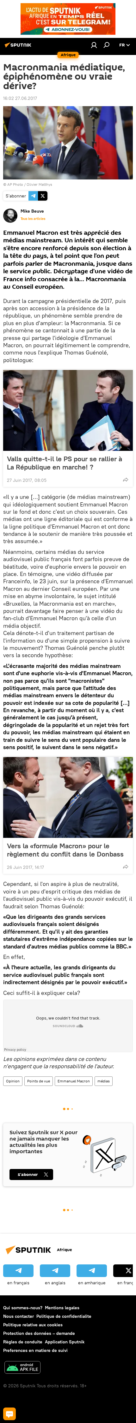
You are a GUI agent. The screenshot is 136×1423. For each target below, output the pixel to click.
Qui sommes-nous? (22, 1308)
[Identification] (94, 45)
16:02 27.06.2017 (20, 98)
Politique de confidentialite (63, 1316)
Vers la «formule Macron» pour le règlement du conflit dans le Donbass (65, 850)
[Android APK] (22, 1368)
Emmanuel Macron (74, 1081)
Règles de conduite (22, 1342)
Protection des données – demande (39, 1333)
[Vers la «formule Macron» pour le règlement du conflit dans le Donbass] (68, 797)
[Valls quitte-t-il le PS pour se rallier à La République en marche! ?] (68, 410)
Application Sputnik (64, 1342)
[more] (125, 479)
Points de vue (38, 1081)
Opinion (13, 1081)
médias (103, 1081)
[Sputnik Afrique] (19, 47)
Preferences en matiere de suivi (35, 1350)
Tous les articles (33, 218)
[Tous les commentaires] (9, 1414)
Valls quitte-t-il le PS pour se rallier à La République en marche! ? (64, 463)
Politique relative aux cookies (33, 1325)
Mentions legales (62, 1308)
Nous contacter (18, 1316)
